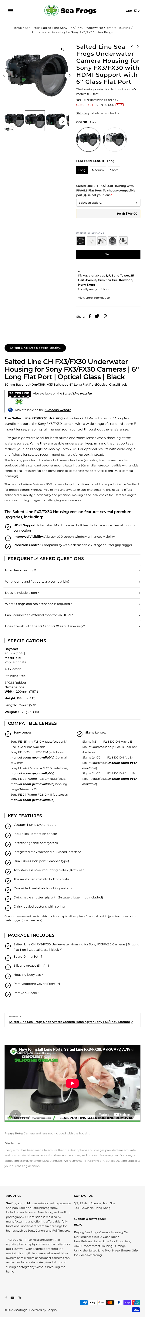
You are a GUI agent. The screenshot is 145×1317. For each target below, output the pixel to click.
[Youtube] (12, 1298)
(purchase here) (118, 916)
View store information (94, 297)
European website (58, 410)
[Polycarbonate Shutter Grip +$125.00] (101, 240)
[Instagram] (19, 1298)
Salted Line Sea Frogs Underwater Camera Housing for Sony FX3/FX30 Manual (69, 1022)
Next (108, 254)
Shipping (82, 113)
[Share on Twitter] (97, 316)
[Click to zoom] (63, 49)
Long (82, 170)
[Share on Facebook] (90, 316)
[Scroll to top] (137, 1309)
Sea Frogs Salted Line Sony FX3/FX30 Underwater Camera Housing (77, 28)
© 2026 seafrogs (16, 1310)
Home (17, 28)
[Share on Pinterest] (105, 316)
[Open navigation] (18, 10)
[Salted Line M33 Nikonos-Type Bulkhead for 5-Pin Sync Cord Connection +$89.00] (123, 240)
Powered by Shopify (43, 1310)
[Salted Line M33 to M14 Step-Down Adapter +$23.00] (112, 240)
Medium (98, 170)
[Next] (69, 75)
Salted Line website (77, 393)
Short (114, 170)
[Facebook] (6, 1298)
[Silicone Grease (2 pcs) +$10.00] (91, 240)
